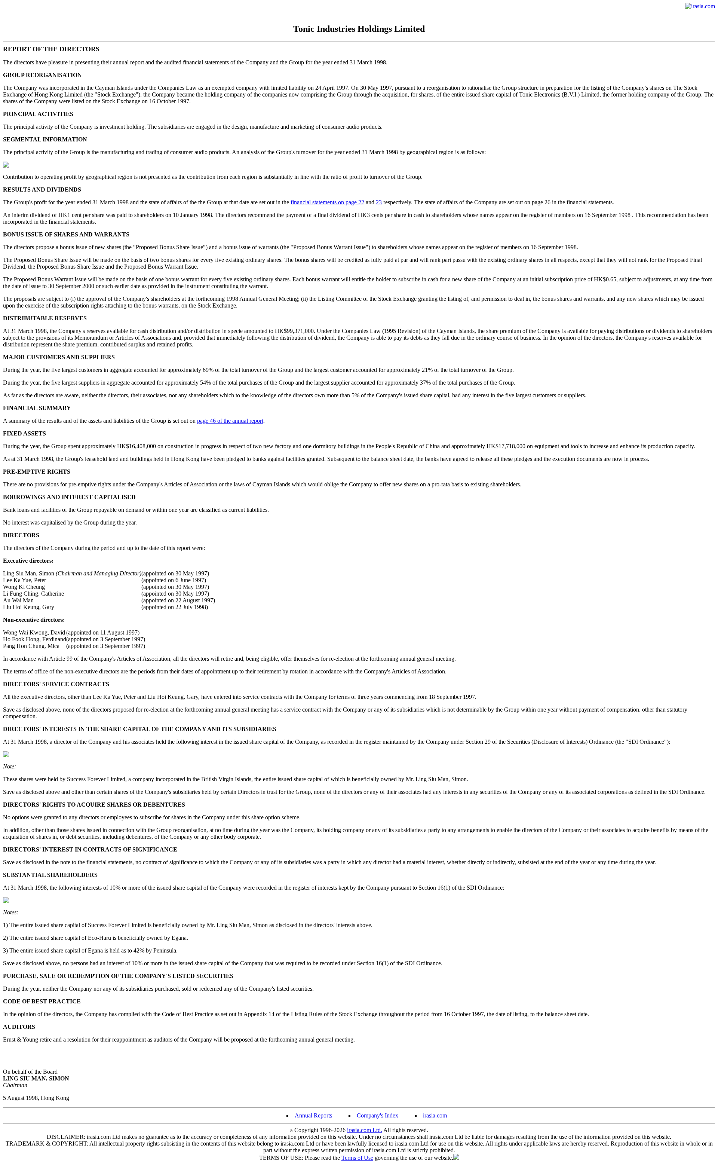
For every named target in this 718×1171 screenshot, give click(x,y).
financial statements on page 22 (327, 202)
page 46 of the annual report (230, 421)
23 (379, 202)
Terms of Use (357, 1158)
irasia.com (435, 1115)
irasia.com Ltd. (364, 1130)
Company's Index (377, 1115)
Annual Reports (313, 1115)
